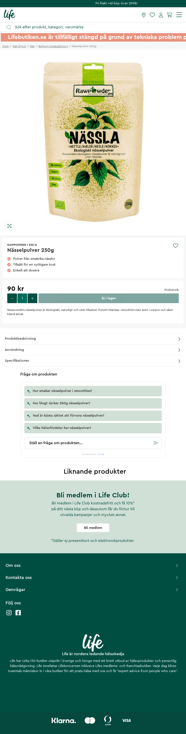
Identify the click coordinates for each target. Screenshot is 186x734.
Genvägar (15, 589)
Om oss (13, 565)
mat (32, 46)
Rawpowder (16, 244)
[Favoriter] (152, 15)
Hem (5, 46)
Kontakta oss (19, 577)
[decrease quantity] (12, 298)
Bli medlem (93, 528)
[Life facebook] (18, 615)
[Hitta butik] (144, 15)
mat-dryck (19, 46)
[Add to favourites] (175, 246)
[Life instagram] (9, 615)
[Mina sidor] (161, 15)
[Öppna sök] (95, 27)
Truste (100, 454)
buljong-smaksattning (53, 46)
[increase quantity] (32, 298)
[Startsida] (9, 14)
